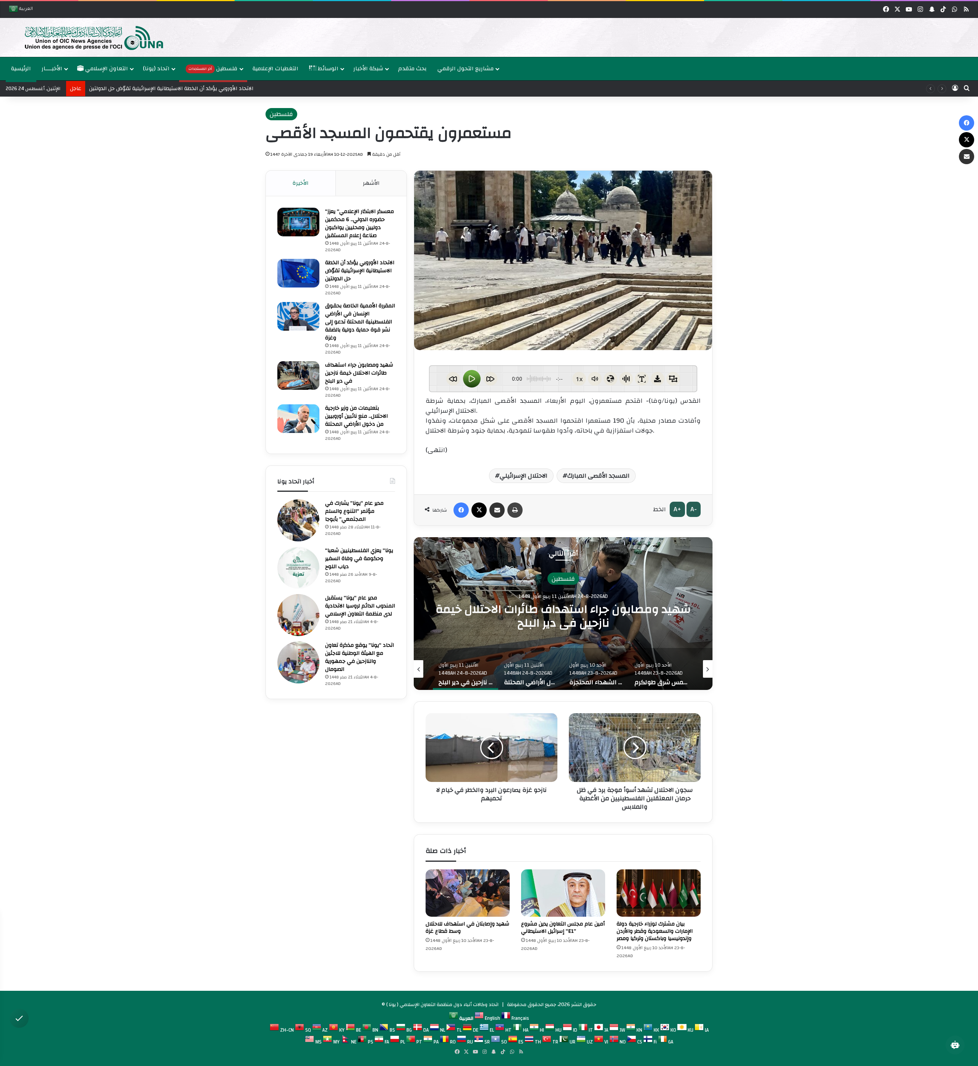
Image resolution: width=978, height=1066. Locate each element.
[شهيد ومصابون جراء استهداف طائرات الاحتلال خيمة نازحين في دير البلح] (298, 375)
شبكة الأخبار (368, 68)
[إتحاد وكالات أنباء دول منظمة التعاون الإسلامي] (86, 37)
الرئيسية (21, 68)
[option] (487, 37)
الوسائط (327, 68)
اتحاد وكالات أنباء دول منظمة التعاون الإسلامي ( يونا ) (442, 1004)
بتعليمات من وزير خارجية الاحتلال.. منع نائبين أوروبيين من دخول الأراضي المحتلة (563, 615)
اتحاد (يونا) (156, 68)
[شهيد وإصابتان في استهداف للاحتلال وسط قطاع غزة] (468, 893)
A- (693, 509)
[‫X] (479, 510)
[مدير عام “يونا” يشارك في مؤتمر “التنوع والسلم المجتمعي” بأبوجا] (298, 520)
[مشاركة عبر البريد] (497, 510)
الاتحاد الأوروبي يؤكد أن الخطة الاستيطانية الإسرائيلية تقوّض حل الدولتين (359, 271)
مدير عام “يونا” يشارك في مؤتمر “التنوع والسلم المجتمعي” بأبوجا (354, 511)
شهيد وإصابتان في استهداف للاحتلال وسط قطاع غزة (467, 927)
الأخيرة (301, 183)
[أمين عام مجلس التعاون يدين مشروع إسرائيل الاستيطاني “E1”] (563, 893)
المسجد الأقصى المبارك (598, 475)
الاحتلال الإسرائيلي (523, 475)
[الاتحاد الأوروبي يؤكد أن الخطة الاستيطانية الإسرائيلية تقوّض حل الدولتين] (298, 273)
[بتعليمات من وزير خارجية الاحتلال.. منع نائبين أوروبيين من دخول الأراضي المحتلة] (298, 418)
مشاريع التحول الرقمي (465, 68)
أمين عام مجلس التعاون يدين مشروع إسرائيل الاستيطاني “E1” (563, 927)
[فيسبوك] (461, 510)
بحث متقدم (412, 68)
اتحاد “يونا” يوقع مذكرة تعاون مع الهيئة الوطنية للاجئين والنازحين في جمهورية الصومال (359, 657)
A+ (677, 509)
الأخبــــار (52, 68)
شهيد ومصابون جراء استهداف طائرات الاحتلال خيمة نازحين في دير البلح (359, 373)
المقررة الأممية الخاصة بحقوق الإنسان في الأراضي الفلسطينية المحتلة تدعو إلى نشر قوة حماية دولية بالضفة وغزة (360, 322)
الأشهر (371, 183)
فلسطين (213, 68)
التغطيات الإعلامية (275, 68)
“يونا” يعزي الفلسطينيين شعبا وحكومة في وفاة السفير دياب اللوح (359, 559)
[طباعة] (515, 510)
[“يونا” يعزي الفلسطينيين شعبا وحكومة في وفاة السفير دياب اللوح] (298, 568)
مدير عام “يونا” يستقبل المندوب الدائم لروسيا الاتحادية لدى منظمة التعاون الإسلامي (360, 606)
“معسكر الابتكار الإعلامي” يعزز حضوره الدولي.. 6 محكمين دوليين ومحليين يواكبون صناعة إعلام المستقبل (359, 224)
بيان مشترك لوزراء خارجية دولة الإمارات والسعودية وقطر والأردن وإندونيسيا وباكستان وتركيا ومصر (655, 931)
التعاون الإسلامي (106, 68)
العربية (25, 9)
